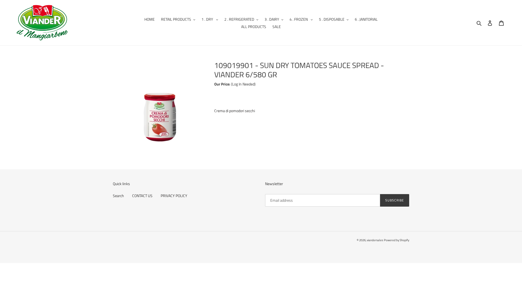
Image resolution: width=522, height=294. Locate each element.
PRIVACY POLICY (174, 195)
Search (118, 195)
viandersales (375, 240)
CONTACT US (142, 195)
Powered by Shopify (396, 240)
